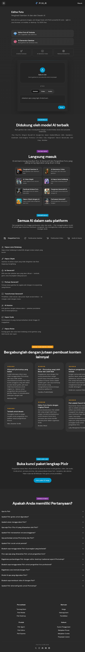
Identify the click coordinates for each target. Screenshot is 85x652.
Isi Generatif (9, 270)
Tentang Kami (21, 609)
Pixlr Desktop (21, 616)
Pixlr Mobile (21, 613)
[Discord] (42, 648)
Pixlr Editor (21, 630)
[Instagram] (39, 648)
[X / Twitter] (36, 648)
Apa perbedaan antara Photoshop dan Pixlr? (18, 538)
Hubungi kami (63, 613)
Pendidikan (63, 616)
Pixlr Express (21, 633)
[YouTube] (46, 648)
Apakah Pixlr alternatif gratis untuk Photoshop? (19, 586)
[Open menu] (4, 3)
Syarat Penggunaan (63, 627)
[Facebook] (49, 648)
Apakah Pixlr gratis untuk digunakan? (15, 517)
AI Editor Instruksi (21, 53)
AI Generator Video (42, 53)
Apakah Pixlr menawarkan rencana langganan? (18, 533)
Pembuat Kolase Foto (64, 53)
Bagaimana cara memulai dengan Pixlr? (16, 570)
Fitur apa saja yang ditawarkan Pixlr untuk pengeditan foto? (23, 554)
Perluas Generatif (11, 282)
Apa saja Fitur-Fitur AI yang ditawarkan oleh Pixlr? (20, 527)
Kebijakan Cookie (64, 633)
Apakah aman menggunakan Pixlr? (14, 522)
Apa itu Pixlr (6, 511)
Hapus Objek (10, 259)
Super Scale (9, 317)
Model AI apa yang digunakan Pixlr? (14, 575)
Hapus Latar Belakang (13, 247)
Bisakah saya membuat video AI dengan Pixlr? (18, 580)
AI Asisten (9, 305)
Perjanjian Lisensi (64, 637)
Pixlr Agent (21, 627)
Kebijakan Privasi (63, 630)
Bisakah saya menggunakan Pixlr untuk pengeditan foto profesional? (27, 565)
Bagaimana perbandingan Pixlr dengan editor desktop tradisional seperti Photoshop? (33, 559)
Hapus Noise (9, 329)
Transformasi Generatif (14, 294)
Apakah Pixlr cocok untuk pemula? (14, 543)
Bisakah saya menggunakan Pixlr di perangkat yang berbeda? (24, 549)
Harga (64, 609)
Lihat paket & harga (42, 480)
